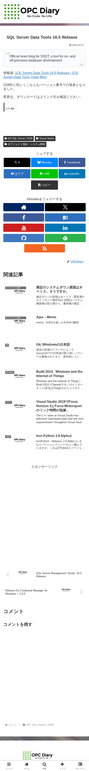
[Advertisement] (44, 514)
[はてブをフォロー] (65, 217)
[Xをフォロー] (65, 207)
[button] (44, 185)
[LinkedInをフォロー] (65, 228)
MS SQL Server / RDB (20, 138)
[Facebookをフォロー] (23, 217)
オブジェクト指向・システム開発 (26, 144)
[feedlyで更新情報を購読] (65, 238)
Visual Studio (46, 138)
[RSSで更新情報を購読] (44, 248)
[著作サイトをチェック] (23, 207)
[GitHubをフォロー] (23, 238)
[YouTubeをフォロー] (23, 228)
